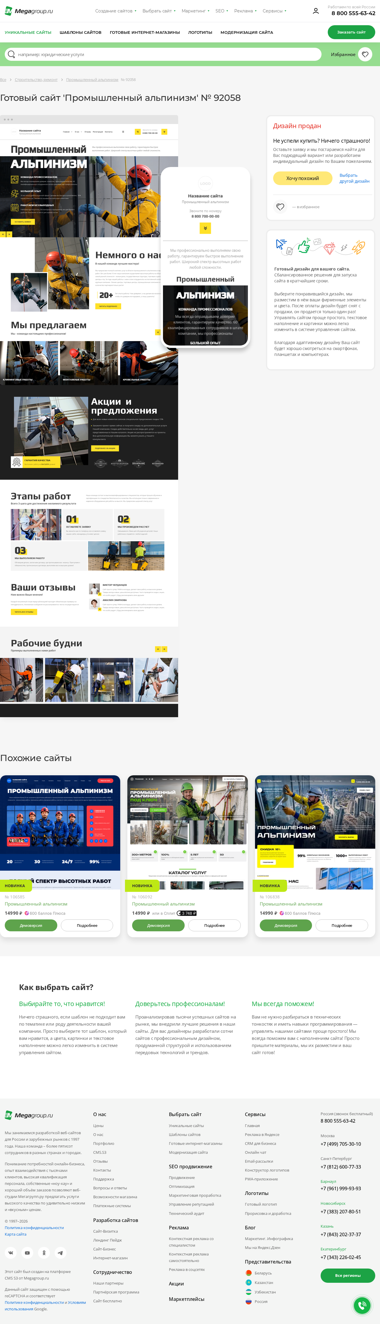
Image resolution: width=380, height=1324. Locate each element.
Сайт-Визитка (105, 1231)
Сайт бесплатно (107, 1301)
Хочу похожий (302, 178)
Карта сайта (15, 1234)
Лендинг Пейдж (107, 1240)
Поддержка (103, 1179)
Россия (261, 1301)
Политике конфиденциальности (34, 1302)
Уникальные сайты (28, 32)
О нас (98, 1134)
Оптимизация (181, 1186)
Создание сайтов (114, 11)
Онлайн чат (255, 1152)
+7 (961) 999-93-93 (341, 1188)
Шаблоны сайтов (81, 32)
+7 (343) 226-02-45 (341, 1257)
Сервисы (273, 11)
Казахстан (264, 1282)
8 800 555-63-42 (353, 13)
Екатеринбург (333, 1249)
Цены (98, 1125)
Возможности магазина (115, 1196)
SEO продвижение (190, 1166)
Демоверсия (31, 925)
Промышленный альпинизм (36, 904)
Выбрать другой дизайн (355, 178)
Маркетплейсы (187, 1299)
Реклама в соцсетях (187, 1269)
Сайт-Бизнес (104, 1249)
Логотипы (200, 32)
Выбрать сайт (157, 11)
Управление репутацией (191, 1204)
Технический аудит (186, 1213)
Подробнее (87, 925)
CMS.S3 (99, 1152)
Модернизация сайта (247, 32)
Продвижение (182, 1177)
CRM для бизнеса (260, 1143)
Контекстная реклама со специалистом (191, 1242)
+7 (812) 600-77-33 (341, 1167)
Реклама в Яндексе (262, 1134)
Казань (327, 1226)
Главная (252, 1125)
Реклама (243, 11)
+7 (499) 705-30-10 (341, 1144)
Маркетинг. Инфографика (269, 1238)
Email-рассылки (259, 1161)
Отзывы (100, 1161)
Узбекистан (265, 1292)
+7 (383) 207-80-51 (341, 1211)
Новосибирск (333, 1203)
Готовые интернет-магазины (145, 32)
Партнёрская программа (116, 1292)
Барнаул (328, 1181)
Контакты (102, 1170)
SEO (220, 11)
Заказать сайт (351, 32)
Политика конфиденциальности (34, 1227)
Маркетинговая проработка (195, 1195)
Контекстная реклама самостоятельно (189, 1257)
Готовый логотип (261, 1204)
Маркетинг (194, 11)
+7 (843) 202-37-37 (341, 1234)
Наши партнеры (108, 1283)
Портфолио (103, 1143)
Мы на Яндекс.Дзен (262, 1247)
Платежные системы (112, 1205)
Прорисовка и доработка (268, 1213)
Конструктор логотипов (267, 1170)
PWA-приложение (261, 1179)
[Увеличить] (109, 864)
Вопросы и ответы (110, 1188)
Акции (176, 1283)
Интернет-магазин (110, 1258)
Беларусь (263, 1273)
